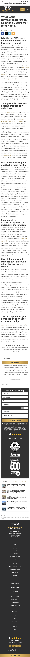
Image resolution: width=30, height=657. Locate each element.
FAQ (15, 559)
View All (15, 608)
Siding (15, 575)
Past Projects (15, 621)
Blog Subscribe (15, 362)
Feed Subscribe (15, 379)
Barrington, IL (15, 594)
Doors (15, 581)
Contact (15, 548)
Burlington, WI (15, 596)
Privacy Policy (20, 375)
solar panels (23, 85)
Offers (15, 626)
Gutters (15, 578)
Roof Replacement (15, 569)
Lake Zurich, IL (15, 599)
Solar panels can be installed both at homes (12, 121)
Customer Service (15, 556)
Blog (15, 624)
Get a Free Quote (15, 655)
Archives (24, 481)
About (15, 615)
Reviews (15, 618)
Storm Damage (15, 583)
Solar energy (10, 112)
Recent (5, 481)
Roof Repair (15, 572)
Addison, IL (15, 591)
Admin (4, 30)
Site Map (18, 649)
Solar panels (25, 67)
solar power (4, 74)
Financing (15, 553)
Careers (15, 629)
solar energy (24, 119)
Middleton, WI (15, 602)
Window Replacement (15, 566)
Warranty (15, 551)
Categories (14, 481)
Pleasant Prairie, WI (15, 605)
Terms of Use (13, 375)
